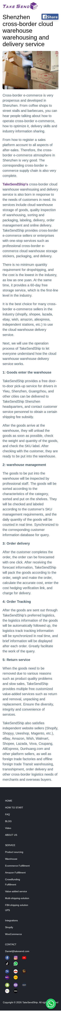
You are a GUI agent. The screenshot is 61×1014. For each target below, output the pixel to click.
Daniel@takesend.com (17, 951)
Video (8, 828)
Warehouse (11, 858)
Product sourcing (14, 852)
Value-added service (16, 891)
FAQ (7, 814)
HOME (8, 800)
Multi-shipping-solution (17, 898)
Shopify (9, 927)
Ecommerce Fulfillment (17, 865)
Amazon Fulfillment (15, 872)
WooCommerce (13, 934)
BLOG (8, 821)
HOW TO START (14, 807)
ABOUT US (11, 835)
